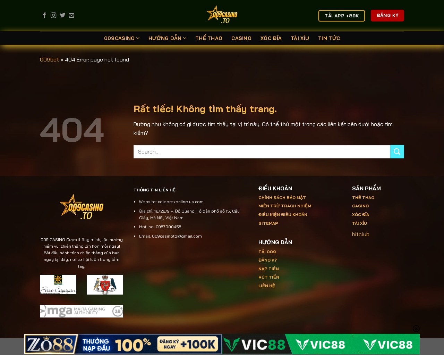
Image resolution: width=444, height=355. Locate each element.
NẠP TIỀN (268, 268)
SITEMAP (268, 223)
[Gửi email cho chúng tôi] (71, 16)
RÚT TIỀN (268, 277)
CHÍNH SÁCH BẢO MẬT (282, 197)
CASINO (241, 38)
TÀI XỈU (300, 38)
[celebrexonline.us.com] (222, 15)
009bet (49, 59)
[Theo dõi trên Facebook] (44, 16)
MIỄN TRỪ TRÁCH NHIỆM (284, 205)
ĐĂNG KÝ (267, 260)
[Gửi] (397, 151)
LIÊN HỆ (266, 285)
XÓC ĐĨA (271, 38)
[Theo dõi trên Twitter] (62, 16)
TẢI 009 (267, 251)
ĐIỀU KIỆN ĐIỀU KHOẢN (282, 214)
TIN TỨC (329, 38)
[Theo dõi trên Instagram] (53, 16)
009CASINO (119, 38)
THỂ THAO (208, 38)
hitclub (360, 234)
